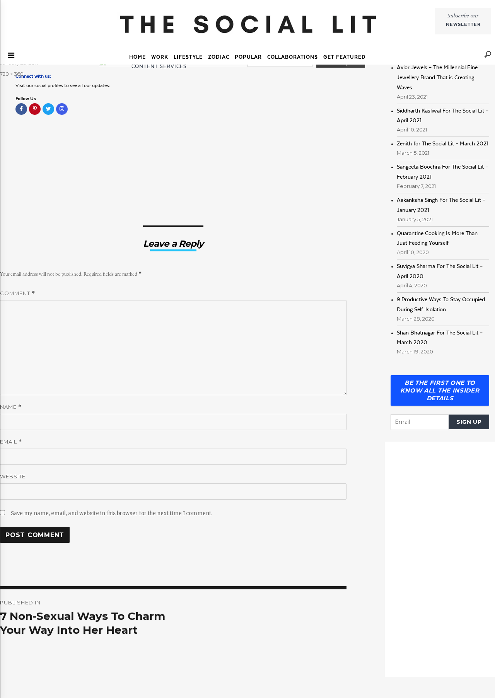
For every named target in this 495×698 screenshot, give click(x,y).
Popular (248, 57)
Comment (17, 293)
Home (137, 57)
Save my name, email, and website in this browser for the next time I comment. (111, 513)
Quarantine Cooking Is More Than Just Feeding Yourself (437, 238)
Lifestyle (188, 57)
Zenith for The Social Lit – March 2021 (442, 143)
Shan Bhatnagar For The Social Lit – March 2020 (440, 337)
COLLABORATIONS (292, 57)
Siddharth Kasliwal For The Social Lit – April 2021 (442, 116)
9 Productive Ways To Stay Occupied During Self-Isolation (441, 304)
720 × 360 (12, 74)
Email (11, 442)
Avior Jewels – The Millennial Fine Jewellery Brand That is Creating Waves (437, 77)
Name (11, 407)
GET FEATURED (344, 57)
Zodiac (218, 57)
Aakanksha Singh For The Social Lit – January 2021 (441, 205)
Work (159, 57)
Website (13, 476)
